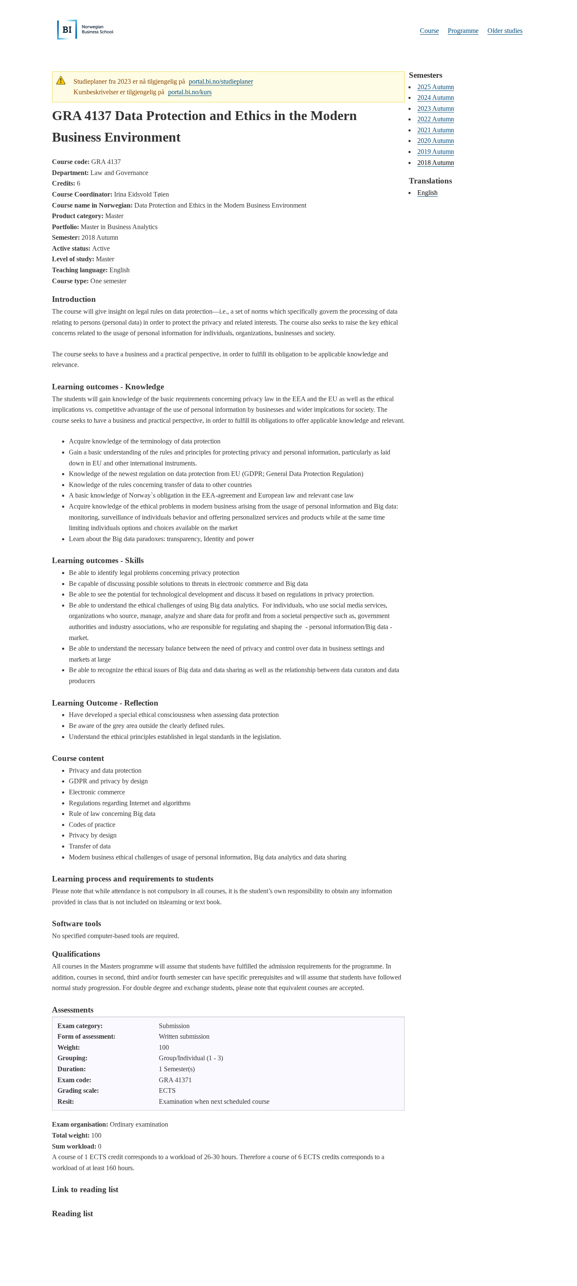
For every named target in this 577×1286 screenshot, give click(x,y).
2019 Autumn (435, 151)
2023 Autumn (435, 108)
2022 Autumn (435, 119)
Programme (463, 30)
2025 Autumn (435, 86)
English (427, 192)
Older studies (505, 30)
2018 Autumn (435, 162)
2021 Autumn (435, 130)
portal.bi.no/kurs (190, 92)
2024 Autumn (435, 97)
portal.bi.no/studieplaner (221, 81)
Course (429, 30)
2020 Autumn (435, 140)
